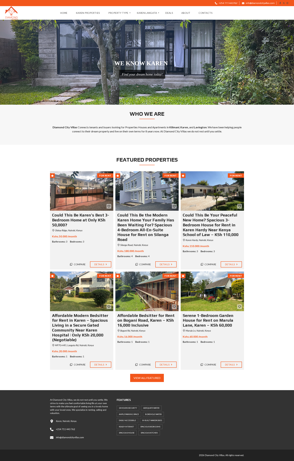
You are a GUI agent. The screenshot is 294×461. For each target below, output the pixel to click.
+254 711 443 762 (65, 429)
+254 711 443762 (227, 3)
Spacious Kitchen (149, 433)
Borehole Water (153, 414)
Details (99, 264)
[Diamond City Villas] (11, 13)
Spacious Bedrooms (150, 426)
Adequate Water (151, 408)
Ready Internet (126, 426)
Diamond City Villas (175, 131)
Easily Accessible (127, 420)
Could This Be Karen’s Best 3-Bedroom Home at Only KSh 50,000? (80, 220)
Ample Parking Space (129, 414)
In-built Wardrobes (152, 420)
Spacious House (126, 433)
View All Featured (147, 377)
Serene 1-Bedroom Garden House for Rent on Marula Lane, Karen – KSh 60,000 (208, 320)
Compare (79, 264)
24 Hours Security (128, 408)
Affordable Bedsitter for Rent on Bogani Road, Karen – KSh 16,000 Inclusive (146, 320)
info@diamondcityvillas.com (260, 3)
